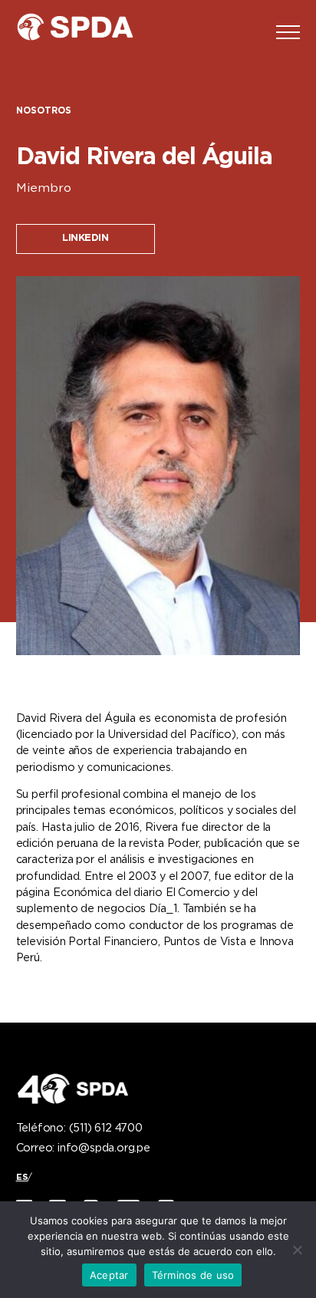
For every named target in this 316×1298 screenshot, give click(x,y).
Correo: (83, 1148)
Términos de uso (193, 1275)
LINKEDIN (85, 238)
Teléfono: (79, 1128)
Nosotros (43, 111)
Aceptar (109, 1275)
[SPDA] (85, 32)
